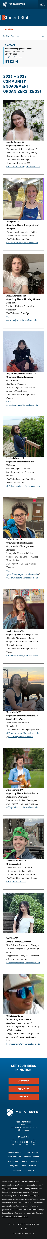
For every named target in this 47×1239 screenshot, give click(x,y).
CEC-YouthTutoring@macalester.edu (23, 167)
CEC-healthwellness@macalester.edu (23, 486)
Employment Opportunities (23, 1170)
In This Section (11, 36)
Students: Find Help (15, 1152)
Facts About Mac (14, 1157)
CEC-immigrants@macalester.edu (22, 243)
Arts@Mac (14, 1166)
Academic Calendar (31, 1157)
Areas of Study (13, 1161)
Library (23, 1166)
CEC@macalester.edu (16, 882)
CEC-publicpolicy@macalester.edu (22, 808)
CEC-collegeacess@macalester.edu (22, 656)
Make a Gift (23, 1097)
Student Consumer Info (28, 1224)
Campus (9, 29)
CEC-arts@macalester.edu (20, 737)
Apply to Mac (23, 1089)
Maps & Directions (32, 1152)
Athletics (25, 1161)
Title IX (23, 1229)
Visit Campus (23, 1081)
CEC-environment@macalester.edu (22, 733)
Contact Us (33, 1166)
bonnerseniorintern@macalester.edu (23, 963)
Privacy (11, 1224)
